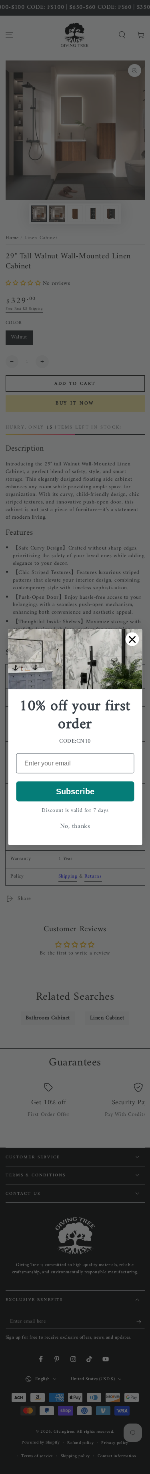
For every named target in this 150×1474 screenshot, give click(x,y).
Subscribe (75, 791)
